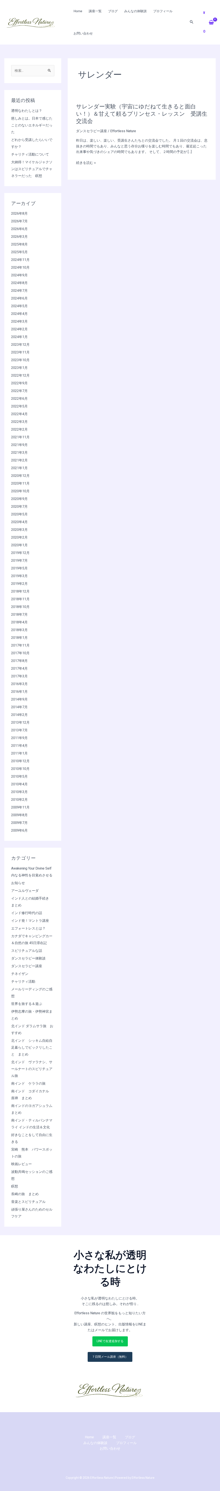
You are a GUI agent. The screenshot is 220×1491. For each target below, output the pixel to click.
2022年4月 (19, 414)
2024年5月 (19, 306)
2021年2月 (19, 460)
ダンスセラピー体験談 (28, 958)
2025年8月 (19, 244)
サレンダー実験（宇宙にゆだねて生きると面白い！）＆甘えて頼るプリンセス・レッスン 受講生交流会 (141, 114)
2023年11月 (20, 352)
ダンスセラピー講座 (26, 966)
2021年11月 (20, 437)
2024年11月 (20, 259)
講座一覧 (95, 11)
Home (77, 11)
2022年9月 (19, 383)
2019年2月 (19, 583)
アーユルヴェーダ (25, 890)
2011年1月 (19, 753)
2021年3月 (19, 452)
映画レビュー (21, 1164)
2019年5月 (19, 568)
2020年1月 (19, 545)
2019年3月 (19, 576)
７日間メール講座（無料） (110, 1357)
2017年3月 (19, 676)
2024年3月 (19, 321)
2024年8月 (19, 283)
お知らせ (18, 883)
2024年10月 (20, 267)
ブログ (113, 11)
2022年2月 (19, 429)
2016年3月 (19, 684)
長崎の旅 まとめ (25, 1194)
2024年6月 (19, 298)
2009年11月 (20, 807)
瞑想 (14, 1186)
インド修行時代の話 (26, 913)
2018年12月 (20, 591)
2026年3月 (19, 236)
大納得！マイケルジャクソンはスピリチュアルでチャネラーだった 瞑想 (31, 169)
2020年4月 (19, 522)
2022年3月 (19, 421)
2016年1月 (19, 691)
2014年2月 (19, 714)
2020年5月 (19, 514)
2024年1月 (19, 337)
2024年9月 (19, 275)
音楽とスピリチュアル (28, 1201)
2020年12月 (20, 475)
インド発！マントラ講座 (30, 920)
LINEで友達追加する (110, 1341)
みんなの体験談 (135, 11)
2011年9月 (19, 738)
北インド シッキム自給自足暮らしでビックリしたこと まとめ (31, 1047)
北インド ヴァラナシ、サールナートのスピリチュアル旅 (31, 1069)
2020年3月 (19, 529)
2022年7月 (19, 391)
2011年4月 (19, 745)
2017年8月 (19, 660)
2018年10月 (20, 606)
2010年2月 (19, 799)
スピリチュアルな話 (26, 950)
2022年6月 (19, 398)
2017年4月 (19, 668)
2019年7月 (19, 560)
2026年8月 (19, 213)
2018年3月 (19, 630)
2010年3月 (19, 792)
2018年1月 (19, 637)
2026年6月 (19, 229)
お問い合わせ (83, 33)
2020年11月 (20, 483)
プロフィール (163, 11)
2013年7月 (19, 730)
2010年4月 (19, 784)
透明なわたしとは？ (26, 110)
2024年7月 (19, 290)
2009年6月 (19, 830)
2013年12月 (20, 722)
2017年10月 (20, 653)
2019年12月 (20, 552)
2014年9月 (19, 699)
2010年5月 (19, 776)
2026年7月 (19, 221)
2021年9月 (19, 445)
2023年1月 (19, 367)
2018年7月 (19, 614)
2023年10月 (20, 360)
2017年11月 (20, 645)
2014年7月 (19, 707)
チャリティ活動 (23, 981)
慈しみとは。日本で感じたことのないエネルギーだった (31, 125)
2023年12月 (20, 344)
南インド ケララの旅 (28, 1083)
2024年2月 (19, 329)
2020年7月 (19, 506)
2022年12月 (20, 375)
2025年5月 (19, 252)
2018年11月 (20, 599)
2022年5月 (19, 406)
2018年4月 (19, 622)
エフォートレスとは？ (28, 928)
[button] (192, 22)
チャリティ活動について (30, 154)
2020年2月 (19, 537)
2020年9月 (19, 498)
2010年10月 (20, 768)
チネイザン (19, 973)
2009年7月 (19, 822)
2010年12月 (20, 761)
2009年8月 (19, 815)
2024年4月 (19, 313)
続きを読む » (86, 163)
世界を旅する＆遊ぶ (26, 1003)
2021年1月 (19, 468)
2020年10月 (20, 491)
